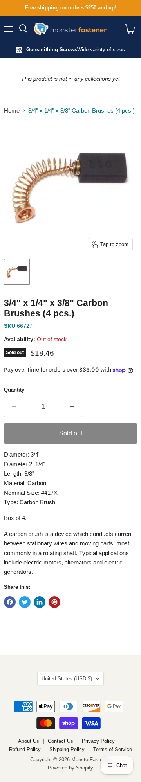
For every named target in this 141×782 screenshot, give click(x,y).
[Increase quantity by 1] (72, 407)
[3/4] (16, 271)
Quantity (14, 390)
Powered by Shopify (70, 768)
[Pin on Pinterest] (54, 602)
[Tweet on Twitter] (25, 602)
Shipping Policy (67, 749)
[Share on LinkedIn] (39, 602)
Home (12, 110)
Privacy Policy (98, 741)
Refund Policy (25, 749)
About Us (28, 741)
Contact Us (60, 741)
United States (67, 678)
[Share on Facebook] (10, 602)
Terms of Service (112, 749)
